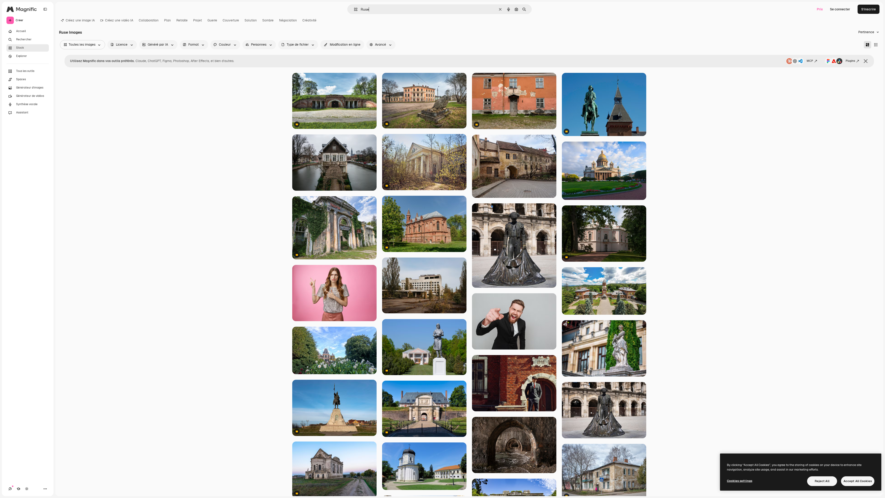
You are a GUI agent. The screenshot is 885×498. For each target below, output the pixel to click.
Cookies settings (739, 481)
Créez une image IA (80, 20)
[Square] (875, 44)
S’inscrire (868, 9)
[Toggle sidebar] (45, 9)
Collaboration (149, 20)
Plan (167, 20)
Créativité (309, 20)
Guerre (212, 20)
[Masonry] (867, 44)
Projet (197, 20)
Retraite (182, 20)
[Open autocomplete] (354, 9)
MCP (810, 61)
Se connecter (840, 9)
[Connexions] (10, 488)
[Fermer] (865, 61)
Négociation (288, 20)
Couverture (231, 20)
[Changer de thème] (26, 488)
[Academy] (18, 488)
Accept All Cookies (858, 481)
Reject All (822, 481)
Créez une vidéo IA (119, 20)
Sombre (268, 20)
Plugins (850, 61)
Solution (251, 20)
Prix (820, 9)
